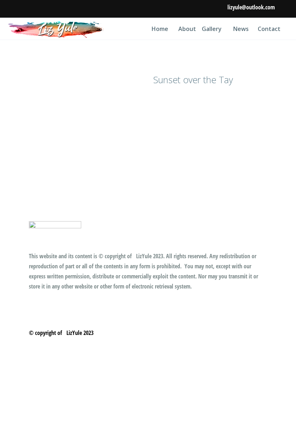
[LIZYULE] (56, 29)
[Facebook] (284, 9)
